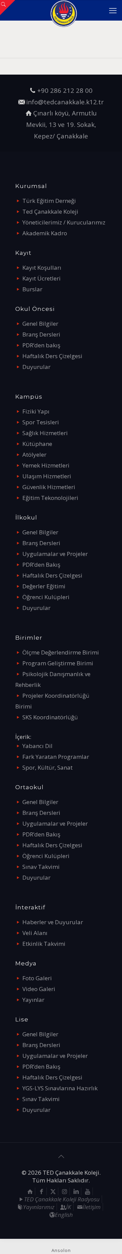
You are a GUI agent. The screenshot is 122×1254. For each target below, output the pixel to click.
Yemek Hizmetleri (45, 465)
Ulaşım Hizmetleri (46, 476)
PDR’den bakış (41, 345)
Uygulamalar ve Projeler (55, 554)
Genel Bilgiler (40, 323)
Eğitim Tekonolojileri (50, 498)
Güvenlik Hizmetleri (48, 487)
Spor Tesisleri (40, 422)
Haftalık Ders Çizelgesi (52, 356)
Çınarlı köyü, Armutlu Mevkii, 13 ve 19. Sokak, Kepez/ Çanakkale (61, 124)
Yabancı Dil (37, 746)
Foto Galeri (37, 978)
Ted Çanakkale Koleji (50, 211)
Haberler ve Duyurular (52, 922)
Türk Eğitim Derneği (49, 201)
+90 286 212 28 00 (65, 90)
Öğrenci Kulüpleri (45, 597)
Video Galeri (38, 989)
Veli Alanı (34, 933)
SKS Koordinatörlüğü (50, 717)
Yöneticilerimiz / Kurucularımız (63, 222)
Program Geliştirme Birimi (57, 663)
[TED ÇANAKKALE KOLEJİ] (63, 10)
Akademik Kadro (44, 233)
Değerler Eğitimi (43, 586)
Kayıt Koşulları (41, 267)
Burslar (32, 289)
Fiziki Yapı (35, 411)
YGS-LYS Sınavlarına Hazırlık (60, 1088)
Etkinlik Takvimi (43, 944)
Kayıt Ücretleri (41, 278)
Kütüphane (37, 444)
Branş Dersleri (41, 334)
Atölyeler (34, 454)
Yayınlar (33, 1000)
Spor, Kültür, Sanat (47, 767)
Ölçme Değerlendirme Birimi (60, 652)
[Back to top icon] (61, 1156)
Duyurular (36, 367)
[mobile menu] (113, 10)
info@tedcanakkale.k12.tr (65, 102)
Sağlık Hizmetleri (45, 433)
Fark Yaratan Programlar (55, 757)
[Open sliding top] (7, 7)
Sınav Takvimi (41, 867)
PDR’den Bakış (41, 564)
